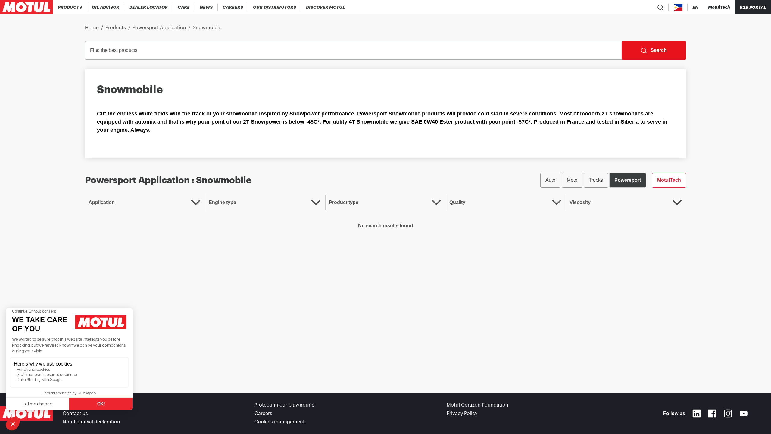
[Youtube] (743, 413)
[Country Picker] (678, 7)
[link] (184, 7)
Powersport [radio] (627, 180)
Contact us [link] (75, 413)
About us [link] (73, 405)
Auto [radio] (550, 180)
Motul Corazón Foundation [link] (477, 405)
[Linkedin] (696, 413)
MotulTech (669, 180)
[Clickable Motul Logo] (26, 7)
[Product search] (660, 7)
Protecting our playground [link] (284, 405)
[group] (613, 180)
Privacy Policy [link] (462, 413)
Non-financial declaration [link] (91, 422)
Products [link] (115, 27)
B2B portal (753, 7)
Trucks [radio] (596, 180)
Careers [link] (263, 413)
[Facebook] (712, 413)
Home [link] (92, 27)
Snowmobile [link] (207, 27)
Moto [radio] (572, 180)
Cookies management (279, 422)
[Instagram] (728, 413)
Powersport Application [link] (159, 27)
